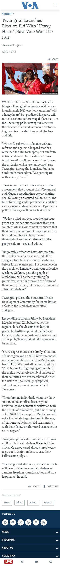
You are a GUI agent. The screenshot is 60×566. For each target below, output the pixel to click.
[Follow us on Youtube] (13, 522)
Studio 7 (8, 14)
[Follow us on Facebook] (5, 522)
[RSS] (43, 522)
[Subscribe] (36, 522)
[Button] (53, 59)
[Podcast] (28, 522)
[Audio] (22, 562)
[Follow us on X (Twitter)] (21, 522)
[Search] (51, 562)
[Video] (36, 562)
